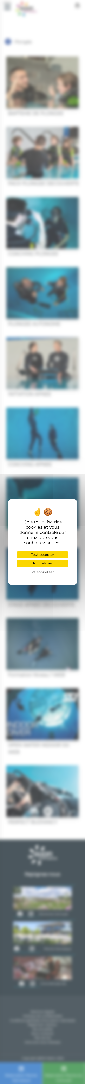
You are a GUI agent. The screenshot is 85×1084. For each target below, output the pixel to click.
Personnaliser (42, 572)
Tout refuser (42, 563)
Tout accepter (42, 555)
